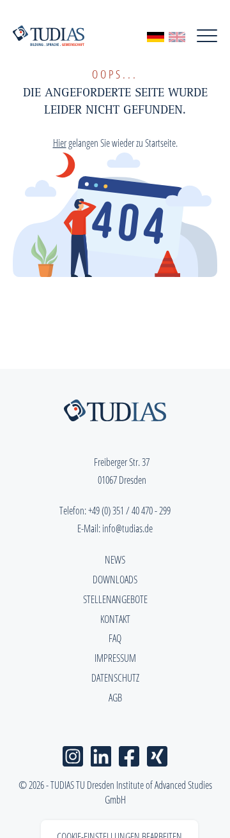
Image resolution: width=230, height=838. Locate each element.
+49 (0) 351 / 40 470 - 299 (129, 511)
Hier (59, 143)
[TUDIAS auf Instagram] (73, 754)
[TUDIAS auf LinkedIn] (101, 754)
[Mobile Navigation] (207, 35)
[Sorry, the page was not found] (177, 35)
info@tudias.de (127, 528)
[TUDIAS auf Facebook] (129, 754)
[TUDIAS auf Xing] (157, 754)
